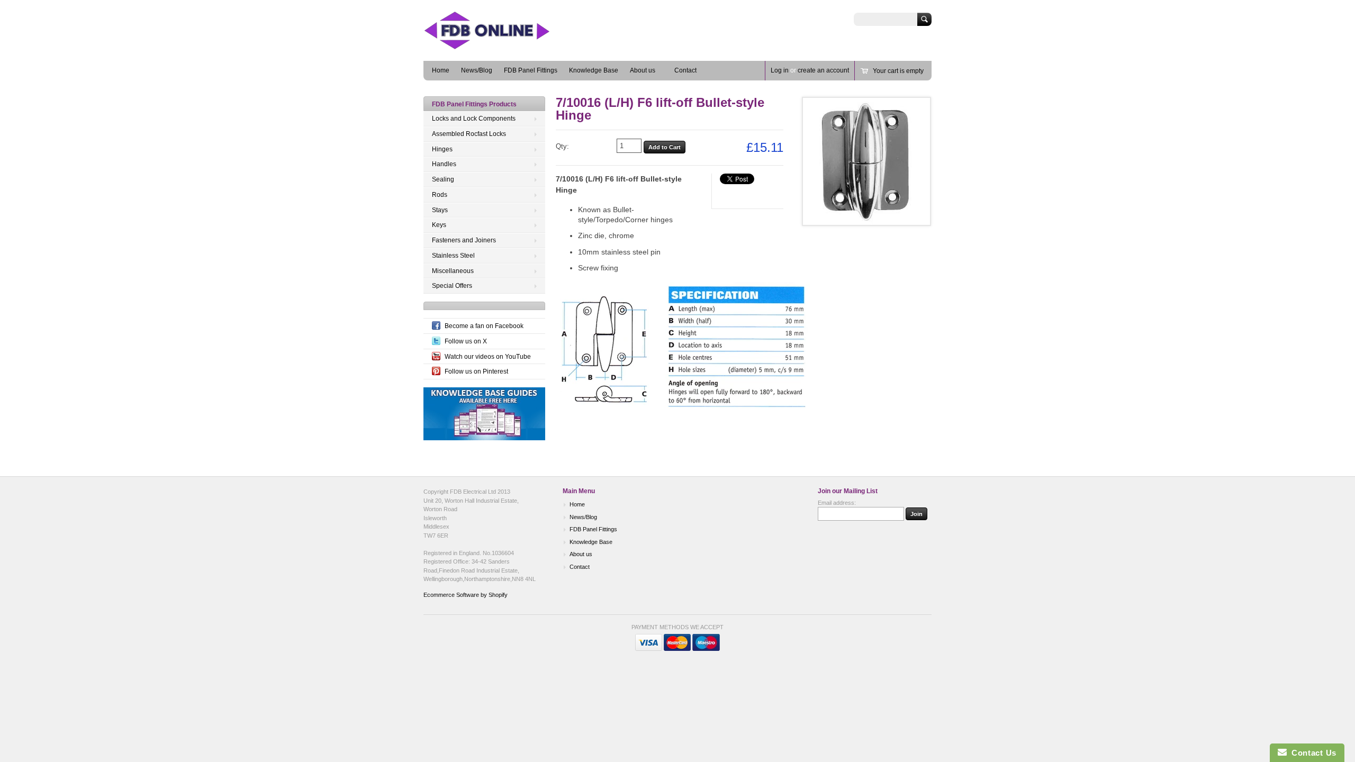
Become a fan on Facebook (484, 326)
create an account (823, 70)
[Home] (502, 45)
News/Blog (476, 70)
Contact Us (1311, 752)
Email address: (837, 503)
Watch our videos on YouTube (488, 356)
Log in (780, 70)
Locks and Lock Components (474, 118)
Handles (444, 164)
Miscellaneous (453, 271)
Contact (685, 70)
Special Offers (452, 285)
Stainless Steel (453, 255)
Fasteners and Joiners (464, 240)
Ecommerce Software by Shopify (465, 595)
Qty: (562, 146)
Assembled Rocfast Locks (469, 134)
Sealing (443, 179)
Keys (439, 225)
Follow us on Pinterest (476, 371)
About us (642, 70)
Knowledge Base (593, 70)
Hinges (442, 149)
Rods (439, 194)
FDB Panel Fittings (530, 70)
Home (440, 70)
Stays (440, 210)
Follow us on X (466, 341)
